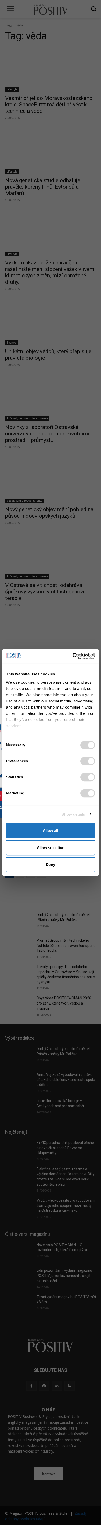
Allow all (50, 830)
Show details (73, 814)
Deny (50, 864)
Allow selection (50, 847)
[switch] (87, 761)
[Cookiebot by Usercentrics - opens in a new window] (72, 656)
